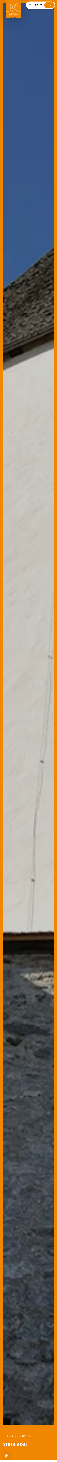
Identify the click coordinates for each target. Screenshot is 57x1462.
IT (41, 5)
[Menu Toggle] (30, 5)
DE (36, 5)
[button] (6, 1456)
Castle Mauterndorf (16, 1435)
